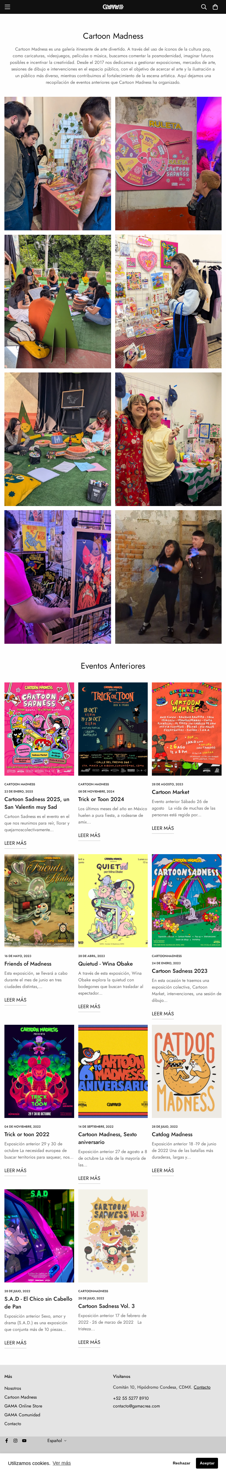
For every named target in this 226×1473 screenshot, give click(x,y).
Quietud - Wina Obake (105, 964)
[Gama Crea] (113, 6)
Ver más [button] (62, 1463)
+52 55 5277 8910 (131, 1398)
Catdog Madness (172, 1134)
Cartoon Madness (19, 784)
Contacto (12, 1423)
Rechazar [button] (181, 1463)
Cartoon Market (170, 792)
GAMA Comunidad (22, 1415)
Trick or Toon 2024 (101, 799)
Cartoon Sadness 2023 (180, 971)
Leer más (15, 843)
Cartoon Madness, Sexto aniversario (107, 1138)
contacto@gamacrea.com (136, 1406)
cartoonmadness (167, 956)
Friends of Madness (27, 964)
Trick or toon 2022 (26, 1134)
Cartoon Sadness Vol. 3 (106, 1306)
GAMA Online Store (23, 1406)
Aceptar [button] (207, 1463)
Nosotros (12, 1388)
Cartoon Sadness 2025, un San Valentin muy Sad (36, 803)
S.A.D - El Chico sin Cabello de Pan (38, 1303)
